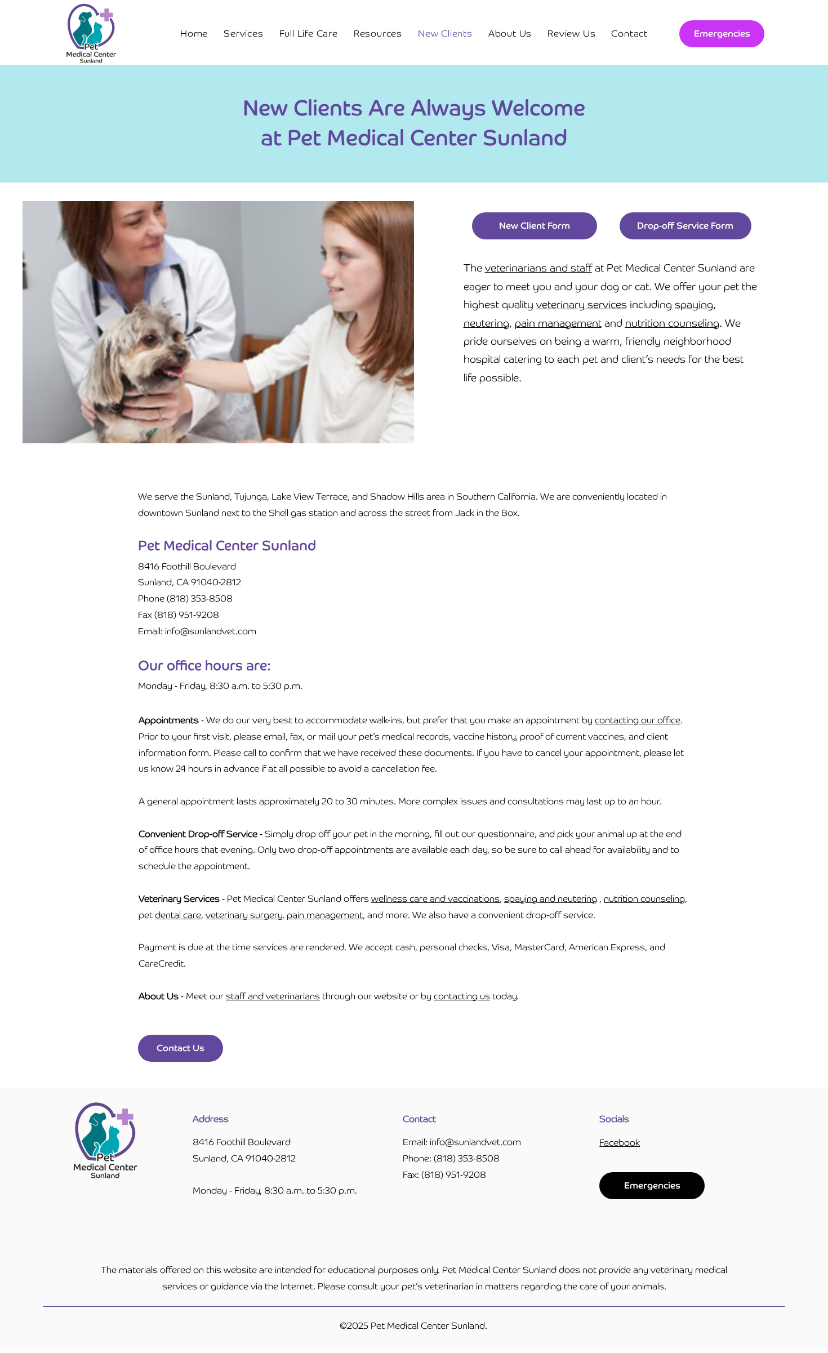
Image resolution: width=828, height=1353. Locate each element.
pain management (558, 323)
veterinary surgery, (245, 915)
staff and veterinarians (273, 996)
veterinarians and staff (538, 267)
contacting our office (637, 720)
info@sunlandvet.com (475, 1142)
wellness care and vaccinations (435, 899)
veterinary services (581, 304)
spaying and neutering (550, 899)
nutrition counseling (672, 323)
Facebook (619, 1143)
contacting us (462, 996)
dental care (178, 915)
